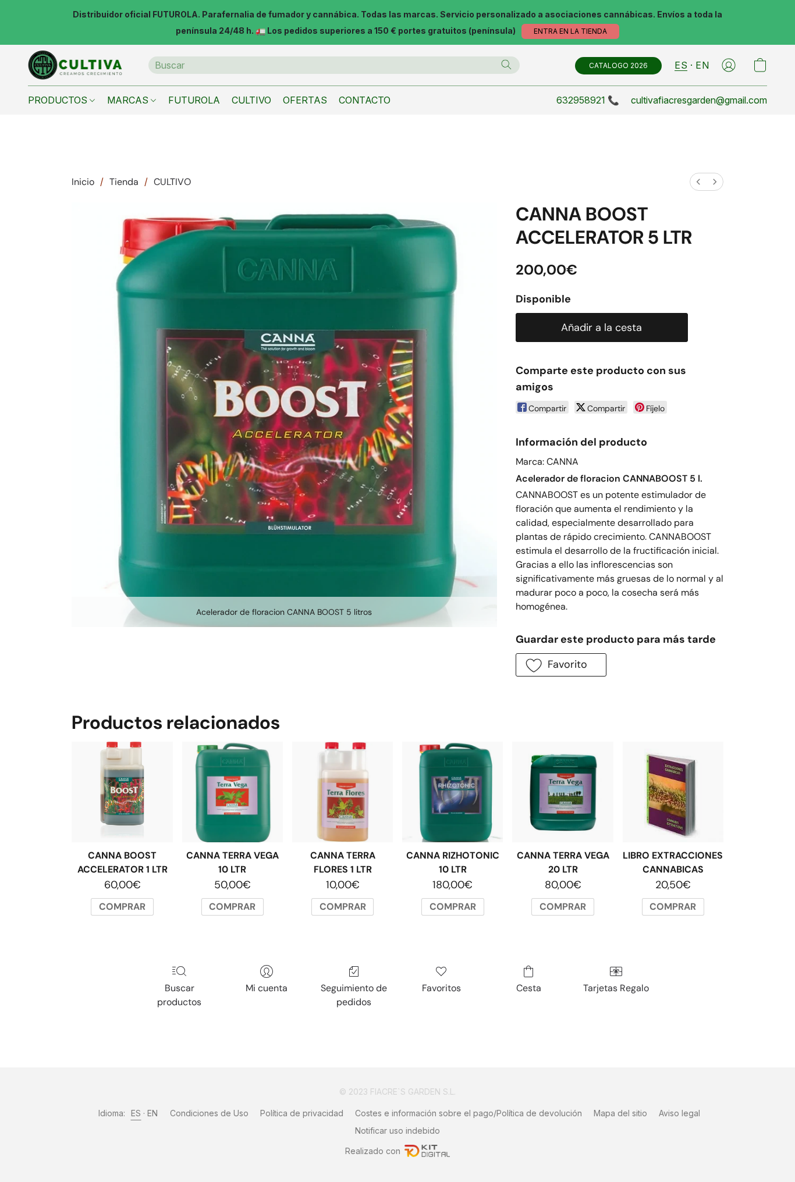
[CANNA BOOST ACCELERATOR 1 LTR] (122, 792)
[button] (570, 31)
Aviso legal (679, 1113)
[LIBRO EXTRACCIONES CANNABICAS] (673, 792)
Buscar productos (179, 995)
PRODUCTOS (59, 100)
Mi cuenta (267, 988)
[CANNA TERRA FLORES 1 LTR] (342, 792)
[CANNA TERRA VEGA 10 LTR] (232, 792)
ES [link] (136, 1113)
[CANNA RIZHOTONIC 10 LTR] (452, 792)
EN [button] (702, 65)
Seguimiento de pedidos (354, 995)
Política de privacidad (301, 1113)
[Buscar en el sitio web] (506, 64)
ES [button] (681, 65)
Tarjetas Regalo (616, 988)
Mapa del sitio (620, 1113)
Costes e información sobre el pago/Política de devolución (468, 1113)
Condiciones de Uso (209, 1113)
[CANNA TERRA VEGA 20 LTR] (562, 792)
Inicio (83, 182)
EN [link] (152, 1113)
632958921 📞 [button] (587, 100)
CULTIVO (251, 100)
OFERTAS (305, 100)
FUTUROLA (194, 100)
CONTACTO (365, 100)
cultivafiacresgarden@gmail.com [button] (699, 100)
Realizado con (372, 1151)
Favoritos (441, 988)
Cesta (528, 988)
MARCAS (129, 100)
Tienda (124, 182)
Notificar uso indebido (397, 1130)
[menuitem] (698, 181)
